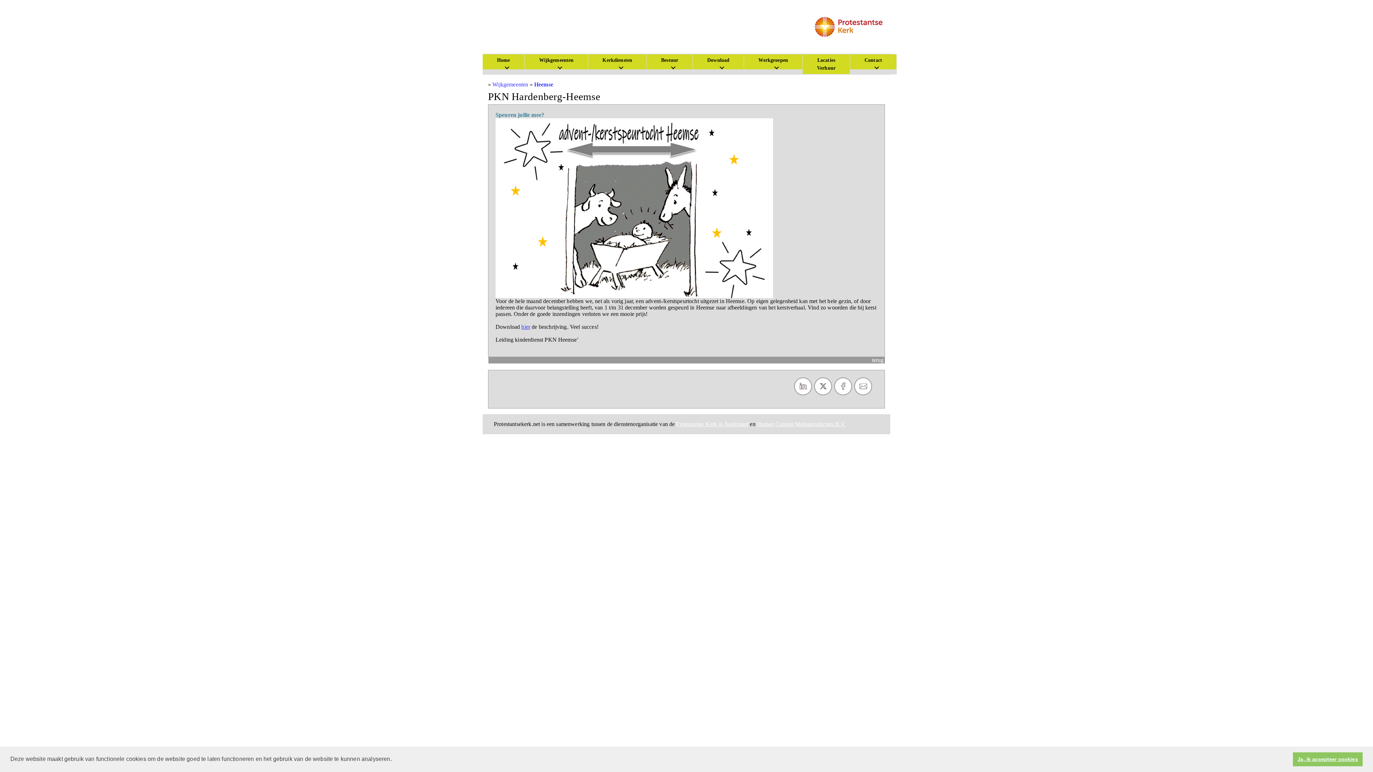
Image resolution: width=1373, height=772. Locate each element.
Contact (873, 60)
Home (503, 60)
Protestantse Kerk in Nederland (712, 424)
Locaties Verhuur (826, 64)
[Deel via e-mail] (863, 386)
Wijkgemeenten (556, 60)
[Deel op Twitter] (823, 386)
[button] (394, 760)
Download (718, 60)
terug (878, 360)
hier (525, 327)
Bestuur (669, 60)
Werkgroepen (773, 60)
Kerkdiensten (617, 60)
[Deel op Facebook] (843, 386)
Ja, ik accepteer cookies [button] (1328, 759)
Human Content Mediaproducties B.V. (801, 424)
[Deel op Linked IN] (803, 386)
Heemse (543, 84)
